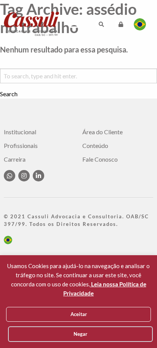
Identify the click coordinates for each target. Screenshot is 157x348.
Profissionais (21, 146)
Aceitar (78, 314)
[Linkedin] (38, 175)
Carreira (15, 159)
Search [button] (9, 94)
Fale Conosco (100, 159)
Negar (80, 334)
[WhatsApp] (9, 175)
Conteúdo (95, 146)
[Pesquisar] (101, 24)
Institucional (20, 132)
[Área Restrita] (121, 24)
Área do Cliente (102, 132)
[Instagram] (24, 175)
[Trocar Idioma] (140, 24)
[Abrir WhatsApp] (138, 328)
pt (8, 240)
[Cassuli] (31, 23)
